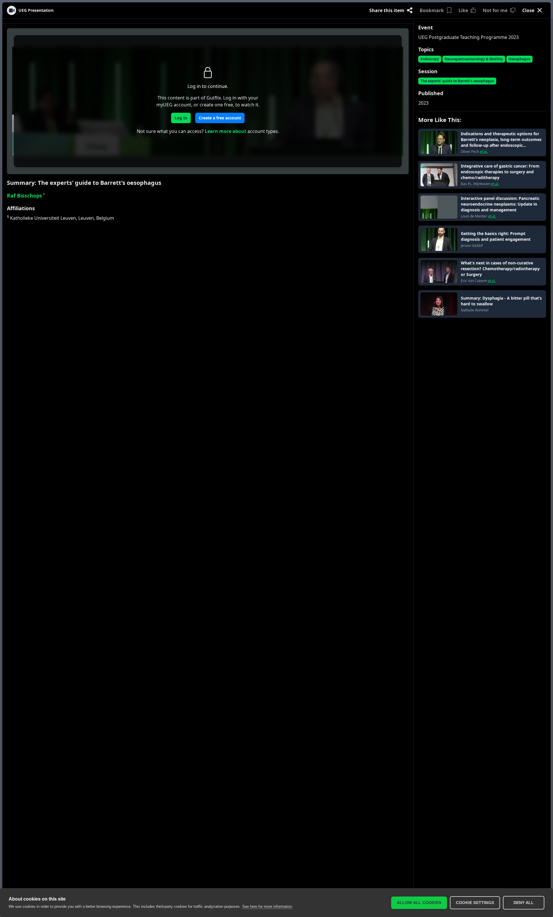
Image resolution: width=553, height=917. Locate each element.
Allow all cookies (419, 903)
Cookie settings (475, 903)
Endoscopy (430, 59)
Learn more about (225, 131)
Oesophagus (519, 59)
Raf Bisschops (26, 195)
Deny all (524, 903)
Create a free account (220, 118)
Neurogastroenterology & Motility (474, 59)
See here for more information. (267, 906)
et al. (484, 151)
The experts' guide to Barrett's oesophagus (457, 80)
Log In (181, 118)
